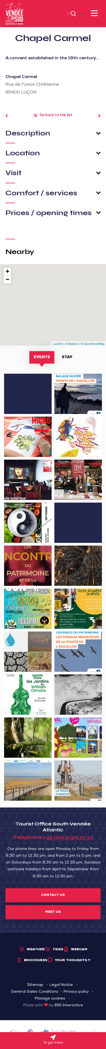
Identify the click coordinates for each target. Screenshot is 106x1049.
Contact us (53, 895)
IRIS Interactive (69, 1005)
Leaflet (57, 343)
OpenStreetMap (94, 343)
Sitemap (35, 985)
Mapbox (73, 343)
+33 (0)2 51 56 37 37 (68, 837)
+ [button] (7, 271)
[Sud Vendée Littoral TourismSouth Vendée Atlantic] (14, 14)
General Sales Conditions (34, 992)
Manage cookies (50, 999)
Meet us (53, 912)
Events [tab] (42, 357)
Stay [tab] (67, 357)
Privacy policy (76, 992)
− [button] (7, 279)
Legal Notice (61, 985)
